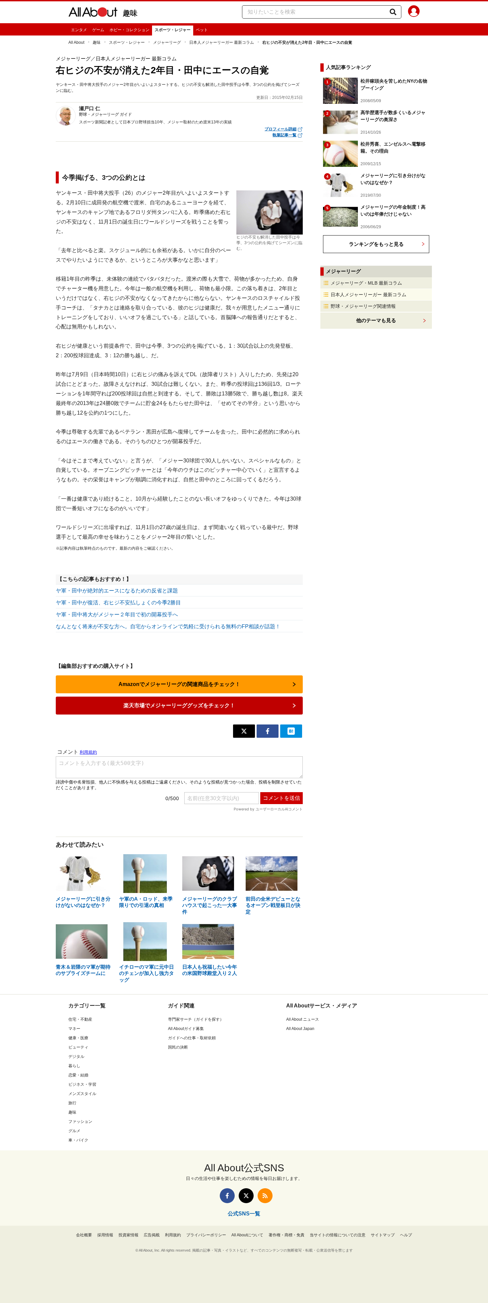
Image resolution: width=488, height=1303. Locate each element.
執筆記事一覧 (284, 135)
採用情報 (105, 1235)
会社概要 (84, 1235)
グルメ (74, 1131)
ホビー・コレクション (129, 30)
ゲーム (98, 30)
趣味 (130, 13)
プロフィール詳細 (280, 129)
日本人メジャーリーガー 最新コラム (221, 42)
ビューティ (78, 1047)
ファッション (80, 1121)
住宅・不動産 (80, 1019)
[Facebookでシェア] (268, 731)
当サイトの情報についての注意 (338, 1235)
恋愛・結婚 (78, 1075)
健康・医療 (78, 1038)
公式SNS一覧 (244, 1213)
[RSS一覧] (265, 1195)
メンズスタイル (82, 1093)
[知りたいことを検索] (393, 12)
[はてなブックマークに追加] (291, 731)
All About (76, 42)
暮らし (74, 1065)
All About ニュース (302, 1019)
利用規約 (173, 1235)
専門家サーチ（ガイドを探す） (196, 1019)
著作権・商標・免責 (286, 1235)
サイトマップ (383, 1235)
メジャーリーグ (167, 42)
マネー (74, 1028)
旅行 (72, 1103)
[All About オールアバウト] (93, 13)
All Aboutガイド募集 (186, 1028)
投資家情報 (128, 1235)
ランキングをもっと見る (376, 244)
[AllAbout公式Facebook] (227, 1195)
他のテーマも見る (376, 320)
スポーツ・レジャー (173, 30)
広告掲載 (152, 1235)
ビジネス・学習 (82, 1084)
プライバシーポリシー (206, 1235)
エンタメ (79, 30)
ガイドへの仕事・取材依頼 (192, 1038)
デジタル (76, 1056)
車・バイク (78, 1140)
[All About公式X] (246, 1195)
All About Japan (300, 1028)
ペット (202, 30)
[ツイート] (244, 731)
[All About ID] (414, 12)
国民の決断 (178, 1047)
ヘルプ (406, 1235)
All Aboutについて (247, 1235)
